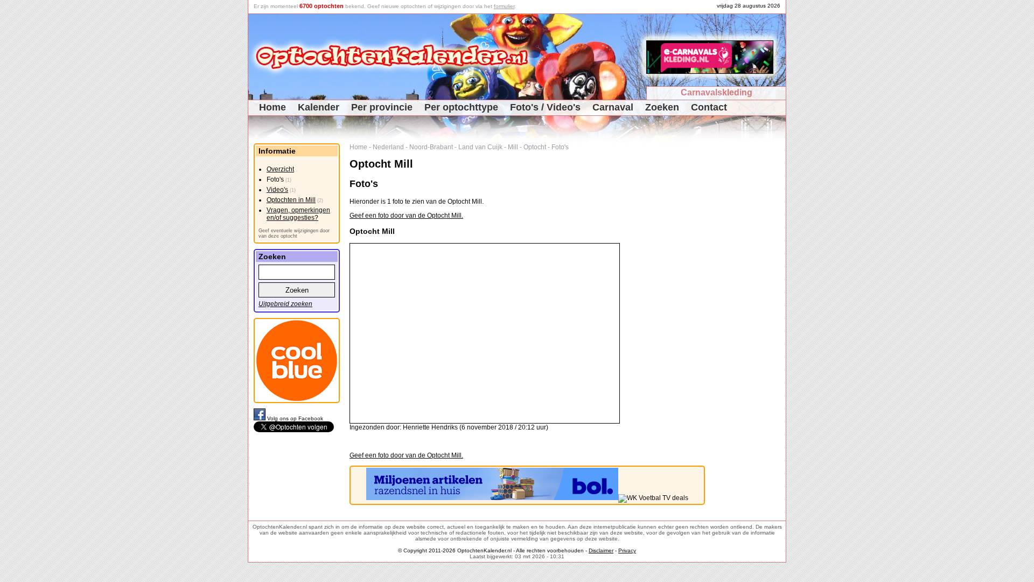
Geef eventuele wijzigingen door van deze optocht (294, 233)
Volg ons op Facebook (295, 418)
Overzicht (280, 169)
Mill (513, 147)
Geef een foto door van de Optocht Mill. (406, 215)
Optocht (534, 147)
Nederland (388, 147)
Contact (709, 107)
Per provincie (382, 107)
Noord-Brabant (431, 147)
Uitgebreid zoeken (285, 304)
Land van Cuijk (480, 147)
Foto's (560, 147)
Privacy (627, 550)
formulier (504, 6)
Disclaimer (601, 550)
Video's (277, 189)
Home (272, 107)
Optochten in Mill (291, 200)
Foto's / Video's (545, 107)
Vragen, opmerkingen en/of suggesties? (298, 213)
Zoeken (662, 107)
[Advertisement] (749, 305)
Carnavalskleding (716, 92)
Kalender (318, 107)
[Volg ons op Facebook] (260, 418)
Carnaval (612, 107)
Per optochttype (461, 107)
